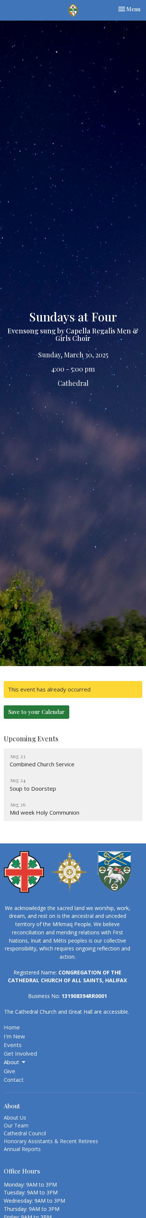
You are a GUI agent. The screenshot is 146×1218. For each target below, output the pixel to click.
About (11, 1062)
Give (9, 1071)
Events (13, 1044)
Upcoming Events (31, 738)
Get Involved (20, 1053)
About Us (15, 1117)
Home (12, 1027)
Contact (14, 1079)
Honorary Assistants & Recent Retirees (51, 1141)
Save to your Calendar (36, 711)
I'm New (14, 1036)
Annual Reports (22, 1149)
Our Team (16, 1125)
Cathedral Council (25, 1133)
